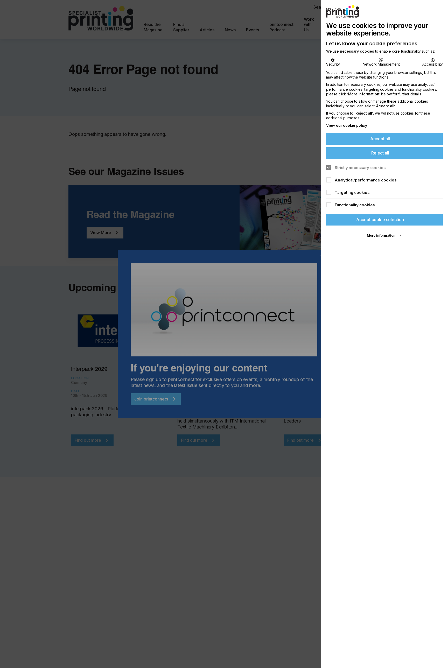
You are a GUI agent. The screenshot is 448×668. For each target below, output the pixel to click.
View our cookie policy (346, 125)
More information (381, 235)
